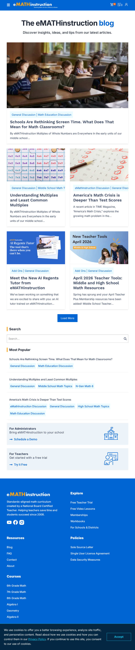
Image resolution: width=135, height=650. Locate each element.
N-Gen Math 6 (84, 386)
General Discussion (22, 366)
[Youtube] (9, 522)
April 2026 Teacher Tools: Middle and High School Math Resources (97, 283)
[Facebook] (15, 522)
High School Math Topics (93, 406)
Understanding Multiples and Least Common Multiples (34, 200)
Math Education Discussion (55, 366)
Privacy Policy (37, 639)
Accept (118, 636)
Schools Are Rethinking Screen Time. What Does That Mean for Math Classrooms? (62, 124)
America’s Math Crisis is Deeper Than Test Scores (97, 197)
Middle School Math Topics (55, 386)
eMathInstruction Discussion (28, 406)
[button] (8, 5)
